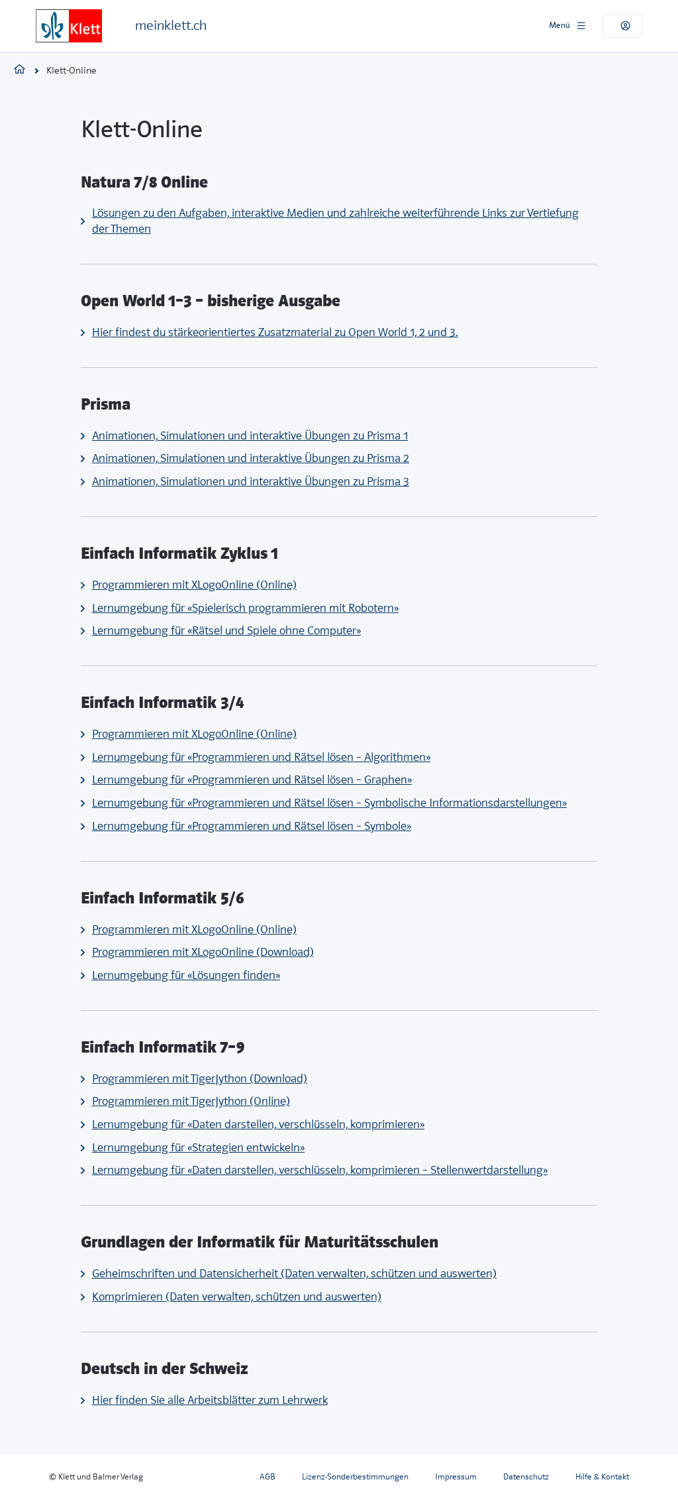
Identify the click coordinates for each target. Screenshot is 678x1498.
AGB (267, 1476)
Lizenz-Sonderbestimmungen (355, 1476)
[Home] (69, 25)
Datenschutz (526, 1476)
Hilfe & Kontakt (602, 1476)
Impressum (456, 1476)
